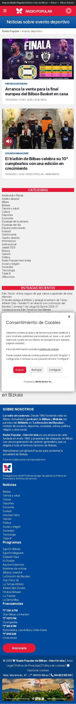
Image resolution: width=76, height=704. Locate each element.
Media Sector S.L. (43, 381)
